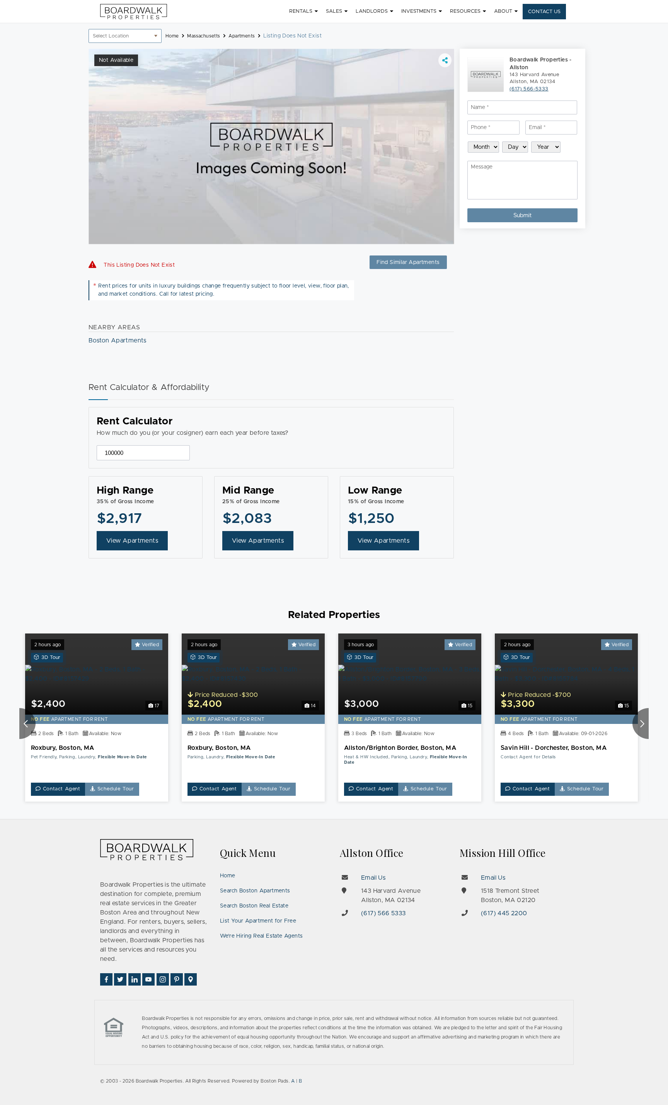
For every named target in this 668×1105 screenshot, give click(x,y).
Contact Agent (60, 789)
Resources (465, 11)
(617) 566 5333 (383, 913)
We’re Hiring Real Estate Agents (261, 936)
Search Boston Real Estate (254, 906)
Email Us (373, 878)
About (503, 11)
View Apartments (132, 541)
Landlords (372, 11)
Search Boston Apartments (255, 891)
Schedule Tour (114, 789)
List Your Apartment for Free (258, 921)
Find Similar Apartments (408, 262)
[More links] (445, 60)
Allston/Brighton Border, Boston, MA (400, 748)
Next (640, 723)
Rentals (300, 11)
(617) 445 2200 (504, 913)
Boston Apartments (118, 340)
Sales (334, 11)
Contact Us (544, 11)
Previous (27, 723)
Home (227, 876)
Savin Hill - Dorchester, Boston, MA (554, 748)
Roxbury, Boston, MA (62, 748)
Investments (418, 11)
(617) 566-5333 (529, 89)
